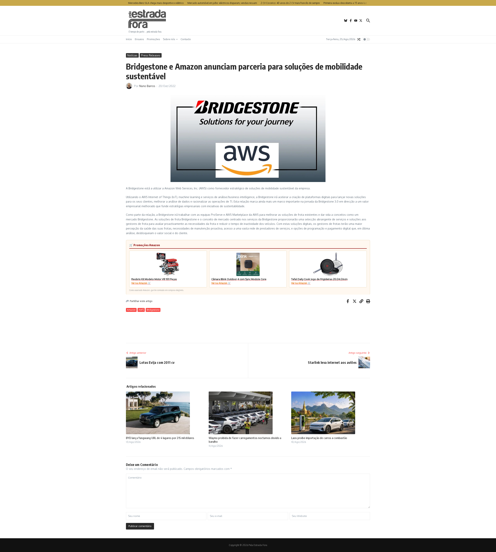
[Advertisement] (248, 20)
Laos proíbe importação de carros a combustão (319, 438)
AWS (141, 309)
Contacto (186, 39)
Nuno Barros (147, 86)
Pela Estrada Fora (147, 19)
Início (129, 39)
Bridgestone (153, 309)
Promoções (153, 39)
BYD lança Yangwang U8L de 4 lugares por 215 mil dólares (160, 438)
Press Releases (150, 55)
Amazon (131, 309)
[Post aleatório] (358, 39)
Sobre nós (169, 39)
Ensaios (139, 39)
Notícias (132, 55)
